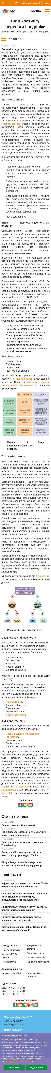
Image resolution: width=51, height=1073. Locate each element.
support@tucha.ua (41, 3)
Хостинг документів (16, 715)
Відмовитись (36, 1067)
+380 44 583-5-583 (22, 3)
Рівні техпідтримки (11, 950)
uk (2, 3)
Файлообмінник (14, 702)
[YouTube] (20, 1005)
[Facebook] (15, 1005)
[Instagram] (30, 1005)
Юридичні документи (38, 962)
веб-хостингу (42, 576)
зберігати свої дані (11, 124)
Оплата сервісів (35, 953)
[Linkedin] (35, 1005)
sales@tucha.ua (9, 790)
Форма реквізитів (36, 957)
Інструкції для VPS (11, 973)
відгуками (23, 786)
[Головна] (9, 11)
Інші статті (11, 874)
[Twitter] (25, 1005)
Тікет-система (8, 962)
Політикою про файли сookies (18, 1061)
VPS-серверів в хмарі (21, 379)
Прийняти (14, 1067)
